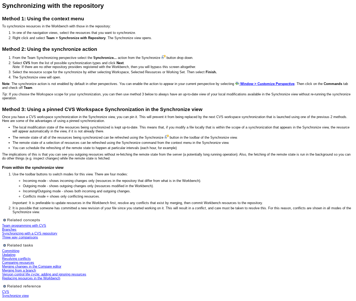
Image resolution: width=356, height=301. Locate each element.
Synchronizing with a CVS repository (29, 233)
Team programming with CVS (24, 226)
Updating (8, 255)
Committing (10, 251)
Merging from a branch (19, 270)
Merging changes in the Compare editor (31, 266)
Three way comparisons (20, 237)
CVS (5, 292)
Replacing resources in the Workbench (31, 278)
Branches (9, 229)
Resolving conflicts (16, 259)
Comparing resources (18, 263)
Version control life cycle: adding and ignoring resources (44, 274)
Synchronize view (15, 296)
